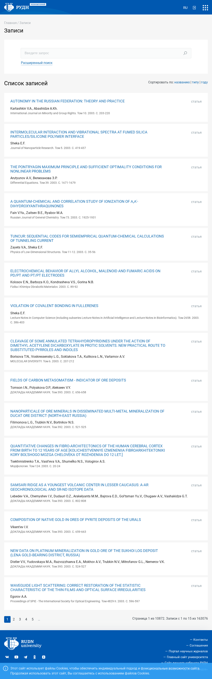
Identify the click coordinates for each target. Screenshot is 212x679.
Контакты (200, 640)
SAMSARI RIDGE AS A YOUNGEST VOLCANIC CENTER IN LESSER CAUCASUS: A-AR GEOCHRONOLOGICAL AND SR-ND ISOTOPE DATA (79, 487)
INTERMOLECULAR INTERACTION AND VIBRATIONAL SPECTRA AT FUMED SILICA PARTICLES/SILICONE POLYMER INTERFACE (78, 134)
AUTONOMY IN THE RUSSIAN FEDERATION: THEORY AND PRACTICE (67, 101)
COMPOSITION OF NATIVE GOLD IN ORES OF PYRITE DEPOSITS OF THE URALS (75, 520)
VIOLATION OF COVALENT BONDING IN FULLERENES (54, 306)
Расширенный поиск (37, 63)
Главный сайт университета (187, 657)
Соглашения (199, 645)
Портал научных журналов (188, 651)
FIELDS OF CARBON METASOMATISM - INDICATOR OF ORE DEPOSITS (68, 380)
